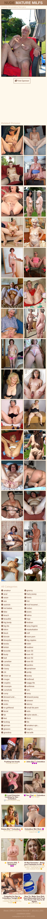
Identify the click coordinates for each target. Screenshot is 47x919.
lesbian (29, 622)
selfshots (30, 686)
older (28, 644)
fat (4, 715)
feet (5, 718)
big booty (7, 622)
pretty (28, 672)
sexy (28, 693)
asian (5, 598)
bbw (5, 612)
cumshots (7, 690)
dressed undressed (11, 697)
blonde (6, 637)
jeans (28, 612)
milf (28, 633)
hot (27, 601)
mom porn (30, 637)
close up (7, 676)
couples (6, 683)
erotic (5, 704)
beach (6, 615)
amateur (7, 590)
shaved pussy (32, 697)
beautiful (7, 619)
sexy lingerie (32, 626)
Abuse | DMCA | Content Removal (16, 910)
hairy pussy (31, 594)
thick (28, 718)
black (5, 633)
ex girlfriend (8, 708)
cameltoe (7, 661)
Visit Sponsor (23, 81)
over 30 (29, 651)
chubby (6, 665)
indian (29, 608)
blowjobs (7, 640)
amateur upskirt (33, 725)
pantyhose (31, 669)
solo (28, 711)
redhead (30, 679)
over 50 (29, 658)
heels (28, 598)
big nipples (31, 640)
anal (5, 594)
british (6, 647)
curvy (5, 693)
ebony (6, 701)
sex (28, 690)
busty (5, 654)
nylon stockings (33, 715)
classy (6, 669)
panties (29, 665)
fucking (6, 722)
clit (4, 672)
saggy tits (30, 683)
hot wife (29, 733)
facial (5, 711)
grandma (7, 733)
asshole (6, 605)
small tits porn (32, 708)
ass (5, 601)
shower (29, 701)
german (6, 725)
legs (28, 619)
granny (29, 590)
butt (5, 658)
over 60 (29, 661)
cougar (6, 679)
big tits (6, 626)
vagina (29, 729)
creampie (7, 686)
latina (28, 615)
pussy (29, 676)
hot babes (7, 608)
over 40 (29, 654)
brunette (7, 651)
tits (27, 722)
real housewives (33, 605)
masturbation (32, 630)
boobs (6, 644)
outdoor (29, 647)
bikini (5, 630)
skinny (29, 704)
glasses (6, 729)
